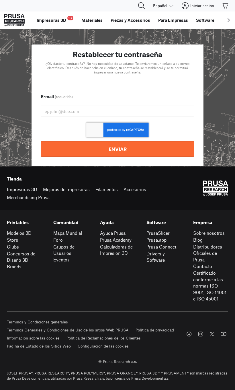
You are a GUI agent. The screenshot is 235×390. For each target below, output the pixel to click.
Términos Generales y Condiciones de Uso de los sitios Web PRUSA (68, 329)
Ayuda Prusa (113, 233)
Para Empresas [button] (173, 20)
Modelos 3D (19, 233)
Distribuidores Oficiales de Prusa (207, 253)
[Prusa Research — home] (14, 20)
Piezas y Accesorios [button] (130, 20)
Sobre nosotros (209, 233)
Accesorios (135, 189)
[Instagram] (200, 334)
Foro (58, 239)
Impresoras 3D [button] (54, 19)
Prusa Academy (116, 239)
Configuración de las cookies (103, 346)
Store (12, 239)
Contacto (202, 266)
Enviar (118, 149)
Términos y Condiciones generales (37, 321)
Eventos (61, 259)
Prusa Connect (161, 246)
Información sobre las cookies (33, 337)
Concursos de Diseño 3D (21, 257)
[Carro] (225, 6)
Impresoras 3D (22, 189)
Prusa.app (156, 239)
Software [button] (205, 20)
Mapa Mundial (67, 233)
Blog (198, 239)
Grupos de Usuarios (64, 250)
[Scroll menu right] (228, 20)
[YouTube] (223, 334)
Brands (14, 266)
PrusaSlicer (158, 233)
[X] (212, 334)
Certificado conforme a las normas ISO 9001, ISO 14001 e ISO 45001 (209, 285)
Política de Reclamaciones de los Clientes (103, 337)
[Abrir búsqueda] (141, 6)
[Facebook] (189, 334)
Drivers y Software (155, 257)
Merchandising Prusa (28, 197)
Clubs (13, 246)
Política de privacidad (155, 329)
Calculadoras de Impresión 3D (116, 250)
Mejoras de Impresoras (66, 189)
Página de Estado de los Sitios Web (39, 346)
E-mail (57, 96)
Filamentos (106, 189)
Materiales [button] (92, 20)
